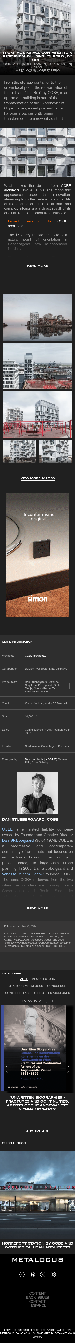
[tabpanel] (37, 1069)
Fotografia (31, 1001)
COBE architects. (35, 656)
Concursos (56, 986)
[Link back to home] (37, 1263)
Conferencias (17, 993)
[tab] (24, 979)
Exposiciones (59, 993)
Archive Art (37, 1131)
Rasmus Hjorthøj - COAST (40, 759)
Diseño (38, 993)
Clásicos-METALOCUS (26, 986)
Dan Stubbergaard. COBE (30, 819)
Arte (24, 979)
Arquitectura (43, 979)
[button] (7, 1069)
